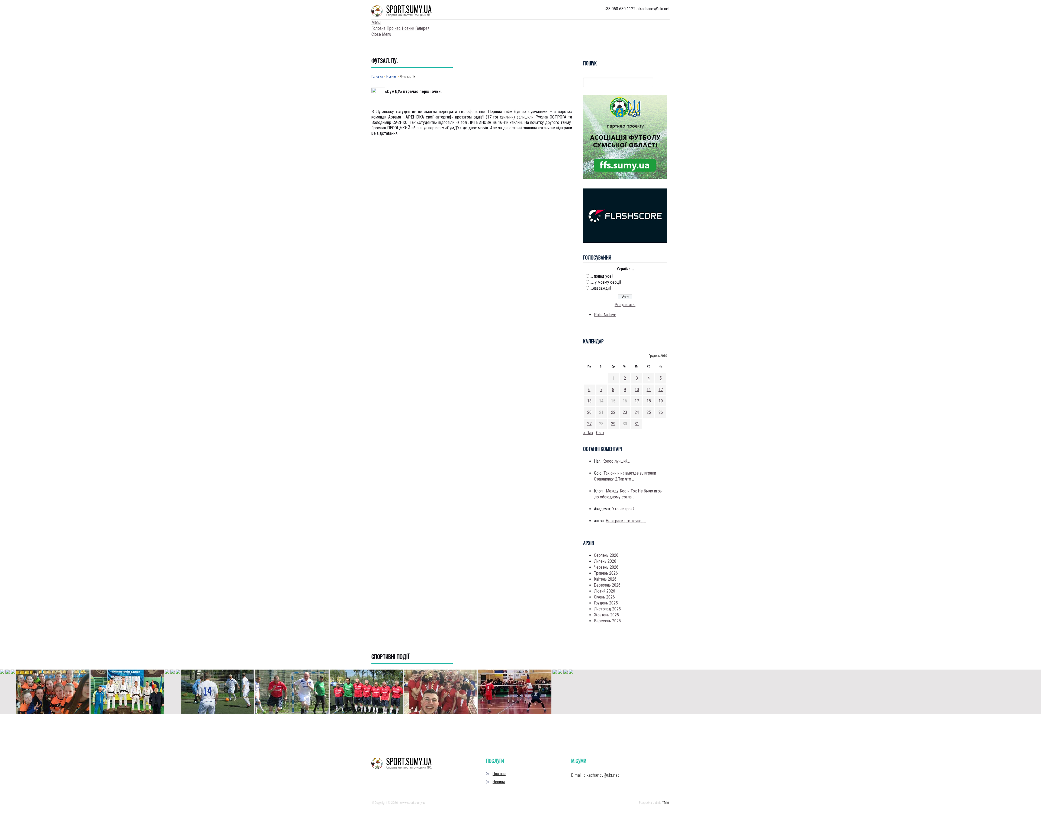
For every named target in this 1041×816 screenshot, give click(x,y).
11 (649, 389)
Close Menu (381, 34)
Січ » (600, 432)
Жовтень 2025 (606, 614)
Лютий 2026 (604, 591)
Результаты (625, 304)
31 (637, 423)
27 (589, 423)
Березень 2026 (607, 585)
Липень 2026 (605, 561)
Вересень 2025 (607, 620)
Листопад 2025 (607, 609)
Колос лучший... (616, 461)
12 (660, 389)
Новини (408, 28)
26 (660, 412)
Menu (376, 22)
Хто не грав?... (624, 508)
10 (637, 389)
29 (613, 423)
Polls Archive (605, 314)
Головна (378, 28)
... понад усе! (601, 276)
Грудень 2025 (606, 603)
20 (589, 412)
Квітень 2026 (605, 579)
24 (637, 412)
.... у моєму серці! (605, 282)
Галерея (422, 28)
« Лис (588, 432)
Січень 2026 (604, 597)
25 (649, 412)
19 (660, 401)
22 (613, 412)
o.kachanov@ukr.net (601, 775)
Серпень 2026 (606, 555)
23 (625, 412)
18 (649, 401)
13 (589, 401)
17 (637, 401)
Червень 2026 (606, 567)
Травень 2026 (606, 573)
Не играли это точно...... (626, 520)
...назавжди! (600, 288)
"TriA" (666, 803)
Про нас (394, 28)
